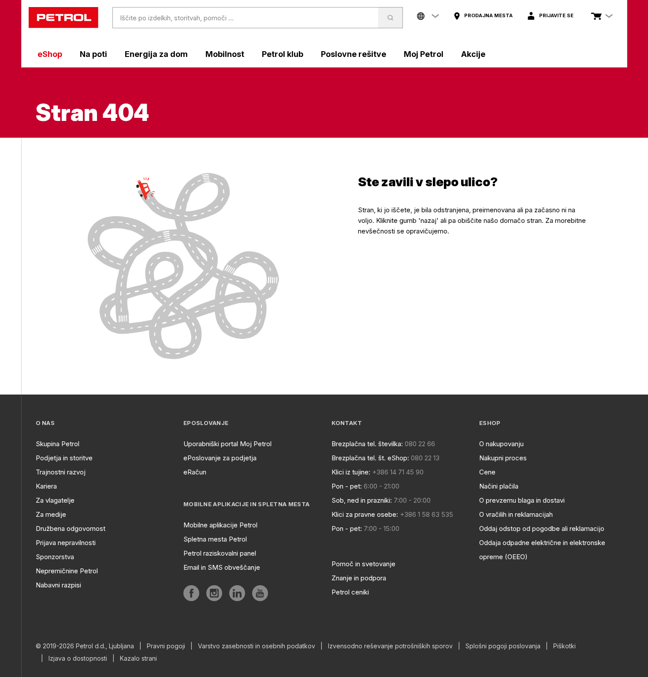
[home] (63, 17)
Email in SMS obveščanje (221, 567)
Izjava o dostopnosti (77, 658)
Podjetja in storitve (64, 458)
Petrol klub (282, 54)
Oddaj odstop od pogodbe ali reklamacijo (541, 528)
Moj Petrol (423, 54)
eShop (49, 54)
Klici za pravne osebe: (364, 514)
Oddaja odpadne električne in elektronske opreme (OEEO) (542, 549)
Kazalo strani (138, 658)
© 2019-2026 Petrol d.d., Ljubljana (85, 646)
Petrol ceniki (350, 592)
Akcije (473, 54)
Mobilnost (224, 54)
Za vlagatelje (55, 500)
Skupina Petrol (57, 444)
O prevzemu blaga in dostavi (522, 500)
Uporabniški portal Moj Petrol (227, 444)
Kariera (46, 486)
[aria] (191, 593)
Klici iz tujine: (350, 472)
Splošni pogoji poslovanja (503, 646)
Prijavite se (556, 15)
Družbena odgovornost (70, 528)
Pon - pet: (346, 486)
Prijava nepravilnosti (66, 542)
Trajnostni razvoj (61, 472)
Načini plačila (498, 486)
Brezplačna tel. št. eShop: (370, 458)
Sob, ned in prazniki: (361, 500)
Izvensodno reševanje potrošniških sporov (390, 646)
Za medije (51, 514)
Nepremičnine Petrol (67, 571)
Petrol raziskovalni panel (219, 553)
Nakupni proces (503, 458)
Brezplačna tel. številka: (367, 444)
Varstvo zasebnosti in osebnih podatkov (256, 646)
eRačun (194, 472)
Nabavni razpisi (58, 585)
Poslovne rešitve (353, 54)
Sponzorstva (55, 557)
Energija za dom (156, 54)
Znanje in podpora (358, 578)
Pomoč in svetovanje (363, 564)
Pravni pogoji (166, 646)
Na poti (93, 54)
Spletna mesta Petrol (215, 539)
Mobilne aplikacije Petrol (220, 525)
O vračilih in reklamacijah (516, 514)
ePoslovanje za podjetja (220, 458)
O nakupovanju (501, 444)
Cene (487, 472)
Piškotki (564, 646)
